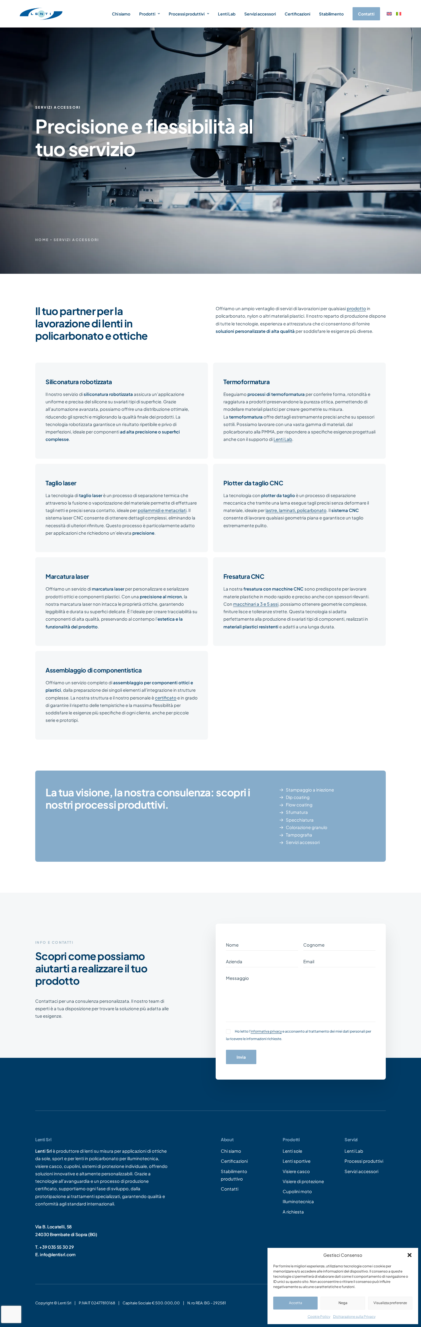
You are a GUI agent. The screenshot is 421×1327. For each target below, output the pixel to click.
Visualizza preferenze (390, 1303)
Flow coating (299, 804)
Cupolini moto (297, 1191)
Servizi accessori (260, 13)
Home (42, 240)
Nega (343, 1303)
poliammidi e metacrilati (162, 510)
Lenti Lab (226, 13)
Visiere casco (296, 1171)
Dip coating (298, 797)
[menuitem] (123, 14)
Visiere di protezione (303, 1181)
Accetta (295, 1303)
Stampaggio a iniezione (310, 789)
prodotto (356, 308)
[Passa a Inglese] (389, 14)
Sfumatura (297, 812)
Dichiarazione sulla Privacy (354, 1316)
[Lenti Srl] (41, 14)
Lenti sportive (296, 1161)
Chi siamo (121, 13)
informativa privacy (266, 1031)
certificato (165, 697)
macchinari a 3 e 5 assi (255, 604)
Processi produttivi (186, 13)
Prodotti (147, 13)
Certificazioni (297, 13)
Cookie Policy (319, 1316)
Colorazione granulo (306, 827)
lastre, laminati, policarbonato (295, 510)
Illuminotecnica (298, 1201)
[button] (409, 1255)
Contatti (229, 1188)
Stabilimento (331, 13)
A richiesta (293, 1211)
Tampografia (299, 834)
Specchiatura (300, 819)
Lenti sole (292, 1151)
